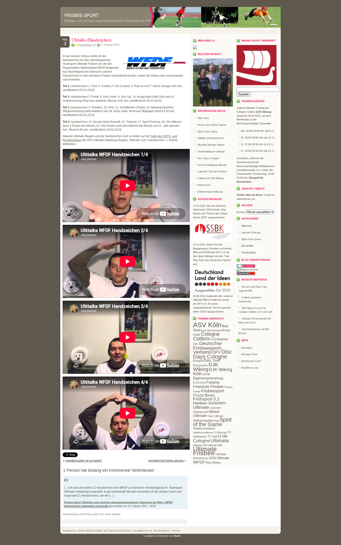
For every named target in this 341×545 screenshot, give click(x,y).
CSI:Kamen (219, 339)
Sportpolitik (247, 245)
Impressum (203, 185)
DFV (216, 352)
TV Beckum (220, 432)
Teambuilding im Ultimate (83, 460)
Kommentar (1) (87, 44)
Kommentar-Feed (251, 361)
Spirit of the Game (207, 131)
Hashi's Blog (190, 535)
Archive (241, 212)
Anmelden (246, 347)
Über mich (203, 118)
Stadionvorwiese (204, 428)
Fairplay (213, 382)
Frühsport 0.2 (206, 399)
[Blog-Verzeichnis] (246, 266)
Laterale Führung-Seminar (212, 171)
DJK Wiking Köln (212, 371)
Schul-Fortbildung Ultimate (212, 165)
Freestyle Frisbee (208, 386)
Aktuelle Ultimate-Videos (211, 144)
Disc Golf (212, 360)
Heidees (200, 403)
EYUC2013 (199, 382)
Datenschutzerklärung (166, 460)
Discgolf (198, 360)
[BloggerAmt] (247, 269)
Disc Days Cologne (208, 158)
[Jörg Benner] (195, 48)
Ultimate (220, 440)
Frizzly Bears (204, 395)
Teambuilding (248, 252)
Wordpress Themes (168, 530)
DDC (196, 344)
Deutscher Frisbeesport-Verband (207, 348)
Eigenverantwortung (208, 378)
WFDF (199, 462)
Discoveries (200, 365)
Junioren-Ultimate (210, 405)
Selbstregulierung (206, 420)
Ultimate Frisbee (205, 451)
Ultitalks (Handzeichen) (91, 40)
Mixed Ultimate (206, 414)
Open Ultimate (215, 416)
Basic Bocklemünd (210, 330)
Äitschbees (213, 462)
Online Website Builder (90, 530)
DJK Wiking (205, 367)
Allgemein (246, 225)
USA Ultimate (219, 458)
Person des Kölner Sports (211, 124)
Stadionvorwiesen (203, 432)
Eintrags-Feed (249, 354)
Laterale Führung (250, 232)
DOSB (206, 374)
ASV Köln (207, 325)
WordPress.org (249, 367)
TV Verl (212, 436)
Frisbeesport (212, 391)
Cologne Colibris (206, 336)
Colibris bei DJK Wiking (210, 178)
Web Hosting (116, 530)
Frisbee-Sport (81, 15)
